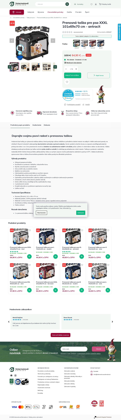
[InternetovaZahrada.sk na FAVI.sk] (94, 404)
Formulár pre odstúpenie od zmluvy (48, 376)
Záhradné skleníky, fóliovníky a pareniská (73, 377)
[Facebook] (11, 375)
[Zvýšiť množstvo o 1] (76, 69)
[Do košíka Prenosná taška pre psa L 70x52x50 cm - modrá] (55, 256)
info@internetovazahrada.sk (102, 374)
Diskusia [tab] (47, 125)
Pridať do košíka (72, 75)
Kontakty (80, 4)
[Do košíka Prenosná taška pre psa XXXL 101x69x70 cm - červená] (55, 290)
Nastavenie (41, 213)
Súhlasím (81, 213)
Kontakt (96, 371)
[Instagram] (15, 375)
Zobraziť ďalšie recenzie (60, 335)
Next (112, 321)
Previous (8, 321)
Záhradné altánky (69, 384)
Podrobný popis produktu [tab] (20, 125)
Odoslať (98, 349)
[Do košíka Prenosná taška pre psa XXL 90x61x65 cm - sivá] (29, 290)
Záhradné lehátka (69, 381)
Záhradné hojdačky (70, 386)
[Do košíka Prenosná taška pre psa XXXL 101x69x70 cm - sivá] (29, 256)
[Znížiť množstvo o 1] (66, 69)
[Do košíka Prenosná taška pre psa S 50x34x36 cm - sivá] (108, 256)
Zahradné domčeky (70, 374)
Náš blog (40, 390)
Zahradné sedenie (69, 371)
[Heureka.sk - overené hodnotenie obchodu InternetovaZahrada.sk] (77, 95)
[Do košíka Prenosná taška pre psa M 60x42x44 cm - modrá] (81, 290)
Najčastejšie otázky (43, 385)
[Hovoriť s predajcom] (72, 104)
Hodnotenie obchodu (44, 387)
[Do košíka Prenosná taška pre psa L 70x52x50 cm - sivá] (108, 290)
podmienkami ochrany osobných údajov (89, 353)
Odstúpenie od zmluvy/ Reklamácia (48, 379)
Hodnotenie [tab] (36, 125)
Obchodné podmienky (44, 374)
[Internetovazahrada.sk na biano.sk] (102, 404)
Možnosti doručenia (74, 63)
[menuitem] (17, 12)
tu (70, 208)
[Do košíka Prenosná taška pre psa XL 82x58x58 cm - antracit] (81, 256)
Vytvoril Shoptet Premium (104, 417)
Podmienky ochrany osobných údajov (49, 382)
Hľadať (67, 4)
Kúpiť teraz (100, 75)
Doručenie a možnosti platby (46, 371)
